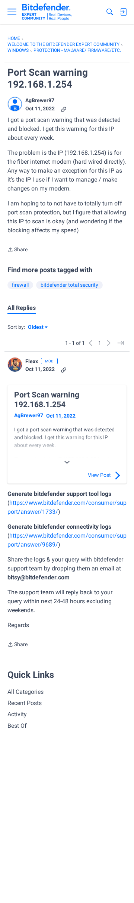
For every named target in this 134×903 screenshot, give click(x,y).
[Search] (110, 12)
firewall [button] (20, 285)
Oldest (36, 327)
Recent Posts (24, 703)
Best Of (17, 725)
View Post (99, 475)
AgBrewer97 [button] (39, 100)
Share (17, 250)
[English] (47, 12)
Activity (17, 714)
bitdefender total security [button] (69, 285)
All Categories (25, 691)
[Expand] (67, 462)
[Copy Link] (63, 109)
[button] (14, 104)
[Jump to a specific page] (121, 343)
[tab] (21, 308)
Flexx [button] (31, 361)
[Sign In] (123, 12)
